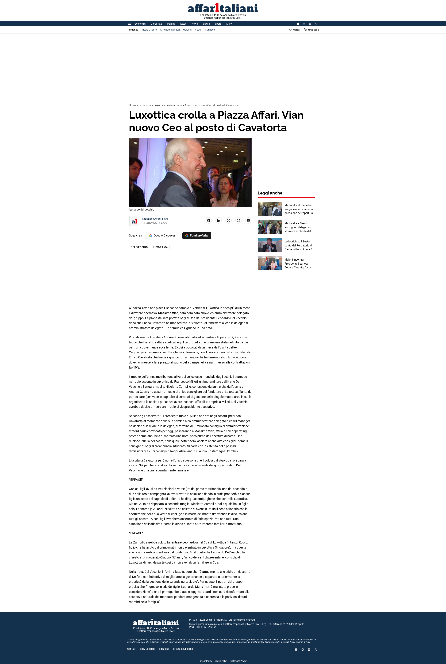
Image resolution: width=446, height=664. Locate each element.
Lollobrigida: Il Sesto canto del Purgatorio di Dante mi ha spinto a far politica (299, 245)
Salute (206, 23)
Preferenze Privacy (238, 661)
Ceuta (198, 29)
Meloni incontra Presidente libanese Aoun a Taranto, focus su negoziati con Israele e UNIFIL (298, 263)
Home (132, 105)
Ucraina (187, 29)
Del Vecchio (139, 247)
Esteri (183, 23)
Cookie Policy (221, 661)
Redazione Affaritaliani (155, 218)
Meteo (296, 29)
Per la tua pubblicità (182, 648)
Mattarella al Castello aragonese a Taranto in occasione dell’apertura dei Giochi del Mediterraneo (298, 209)
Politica (171, 23)
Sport (218, 23)
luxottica (160, 247)
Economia (140, 23)
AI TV (229, 23)
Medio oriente (149, 29)
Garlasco (210, 29)
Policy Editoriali (147, 648)
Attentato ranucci (170, 29)
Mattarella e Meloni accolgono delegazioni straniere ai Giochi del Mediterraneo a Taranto (298, 227)
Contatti (131, 648)
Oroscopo (313, 29)
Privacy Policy (205, 661)
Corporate (156, 23)
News (195, 23)
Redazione (163, 648)
